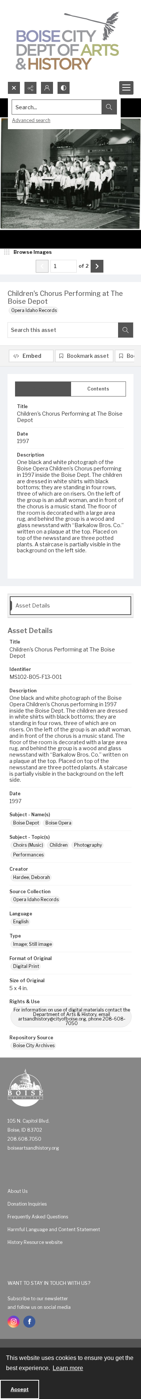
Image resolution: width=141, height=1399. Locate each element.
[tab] (43, 389)
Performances (28, 855)
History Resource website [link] (35, 1242)
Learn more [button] (68, 1368)
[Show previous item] (42, 266)
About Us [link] (17, 1191)
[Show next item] (97, 266)
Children (59, 845)
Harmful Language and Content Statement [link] (54, 1229)
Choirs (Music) (28, 845)
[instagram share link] (14, 1322)
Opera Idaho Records (34, 310)
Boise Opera (58, 823)
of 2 (84, 266)
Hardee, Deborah (31, 877)
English (21, 921)
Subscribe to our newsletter (38, 1298)
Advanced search (31, 120)
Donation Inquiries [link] (27, 1204)
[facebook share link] (29, 1322)
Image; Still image (32, 944)
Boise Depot (26, 823)
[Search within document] (125, 330)
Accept (20, 1389)
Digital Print (26, 966)
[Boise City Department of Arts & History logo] (68, 41)
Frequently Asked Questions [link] (38, 1217)
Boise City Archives (34, 1045)
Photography (88, 845)
